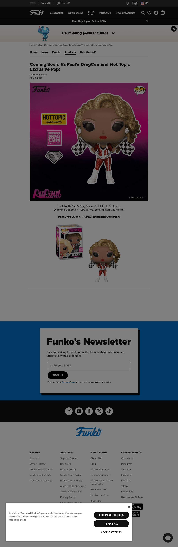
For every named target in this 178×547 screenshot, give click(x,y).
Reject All (111, 523)
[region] (69, 522)
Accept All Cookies (111, 515)
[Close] (129, 507)
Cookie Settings (111, 532)
